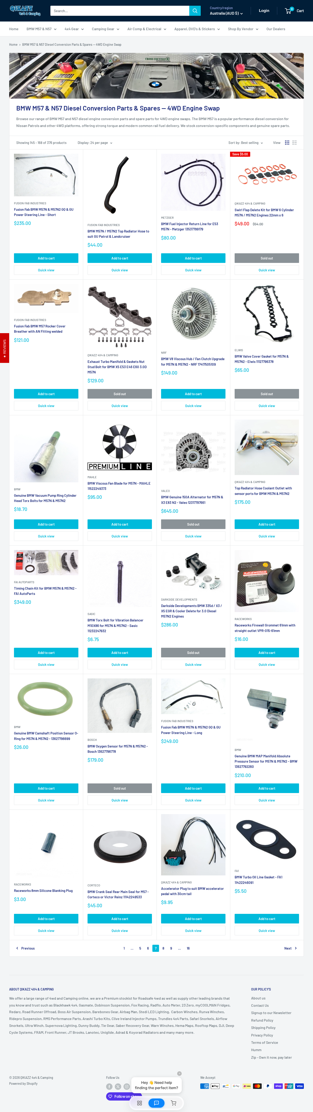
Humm (256, 1049)
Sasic (91, 614)
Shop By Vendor (240, 29)
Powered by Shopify (23, 1083)
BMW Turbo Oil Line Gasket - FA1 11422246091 (258, 879)
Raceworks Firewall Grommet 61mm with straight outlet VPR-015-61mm (265, 627)
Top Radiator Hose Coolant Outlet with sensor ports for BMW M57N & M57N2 (263, 490)
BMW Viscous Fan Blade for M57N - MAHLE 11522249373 (119, 486)
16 (188, 948)
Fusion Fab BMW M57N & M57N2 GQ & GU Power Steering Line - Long (191, 729)
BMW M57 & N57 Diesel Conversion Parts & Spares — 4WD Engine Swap (71, 44)
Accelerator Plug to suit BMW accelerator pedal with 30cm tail (192, 891)
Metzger (167, 217)
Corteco (94, 885)
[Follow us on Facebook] (109, 1086)
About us (258, 998)
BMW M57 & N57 (39, 29)
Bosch (92, 740)
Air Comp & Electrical (144, 29)
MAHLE (92, 477)
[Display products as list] (295, 142)
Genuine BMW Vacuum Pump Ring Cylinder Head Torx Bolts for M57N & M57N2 (45, 498)
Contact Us (260, 1005)
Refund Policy (262, 1020)
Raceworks (243, 619)
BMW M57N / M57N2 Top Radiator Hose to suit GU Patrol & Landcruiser (118, 233)
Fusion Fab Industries (30, 203)
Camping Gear (103, 29)
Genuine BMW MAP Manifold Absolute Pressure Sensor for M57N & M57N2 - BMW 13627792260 (266, 761)
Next (288, 948)
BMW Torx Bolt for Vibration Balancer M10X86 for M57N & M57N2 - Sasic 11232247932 (115, 625)
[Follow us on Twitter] (118, 1086)
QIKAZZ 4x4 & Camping (250, 203)
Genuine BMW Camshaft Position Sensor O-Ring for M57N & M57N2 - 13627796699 (46, 735)
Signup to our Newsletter (271, 1012)
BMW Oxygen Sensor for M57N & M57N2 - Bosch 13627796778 (118, 748)
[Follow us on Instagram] (127, 1086)
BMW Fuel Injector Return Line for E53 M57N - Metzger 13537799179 (189, 226)
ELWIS (239, 350)
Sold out (267, 258)
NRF (164, 352)
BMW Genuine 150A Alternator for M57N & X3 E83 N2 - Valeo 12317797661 (192, 499)
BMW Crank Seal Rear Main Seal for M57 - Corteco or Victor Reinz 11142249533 (118, 894)
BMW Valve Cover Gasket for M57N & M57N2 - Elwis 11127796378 (262, 359)
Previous (28, 948)
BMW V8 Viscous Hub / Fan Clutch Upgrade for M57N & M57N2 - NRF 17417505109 (193, 361)
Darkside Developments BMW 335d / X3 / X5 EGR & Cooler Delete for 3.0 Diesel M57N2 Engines (191, 611)
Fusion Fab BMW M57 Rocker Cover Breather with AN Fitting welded (40, 328)
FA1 (237, 871)
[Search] (195, 11)
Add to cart (46, 258)
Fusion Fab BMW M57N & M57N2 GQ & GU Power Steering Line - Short (44, 212)
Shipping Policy (263, 1027)
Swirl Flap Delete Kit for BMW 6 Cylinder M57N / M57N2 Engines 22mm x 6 (264, 212)
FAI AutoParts (24, 582)
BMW (17, 489)
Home (14, 29)
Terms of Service (264, 1042)
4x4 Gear (72, 29)
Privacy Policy (262, 1035)
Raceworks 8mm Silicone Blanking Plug (43, 890)
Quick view (46, 270)
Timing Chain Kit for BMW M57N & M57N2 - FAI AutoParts (45, 591)
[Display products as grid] (287, 142)
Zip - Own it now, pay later (271, 1057)
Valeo (165, 491)
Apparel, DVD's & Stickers (194, 29)
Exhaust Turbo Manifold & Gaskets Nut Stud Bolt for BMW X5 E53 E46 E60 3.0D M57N (117, 366)
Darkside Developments (179, 599)
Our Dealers (275, 29)
